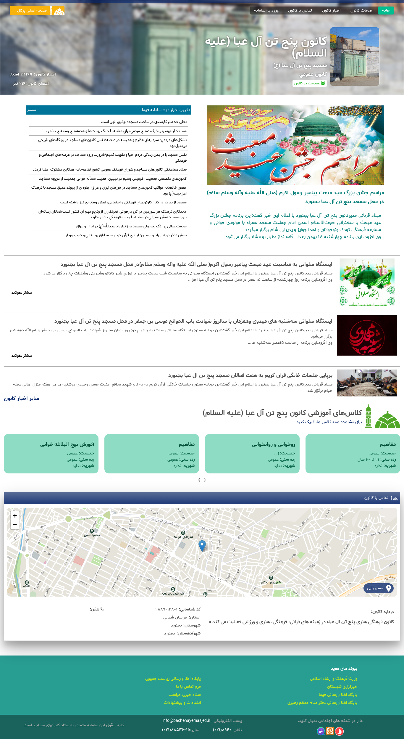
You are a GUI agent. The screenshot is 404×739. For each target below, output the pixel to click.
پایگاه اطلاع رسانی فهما (338, 694)
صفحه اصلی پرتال (32, 10)
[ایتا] (330, 730)
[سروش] (339, 731)
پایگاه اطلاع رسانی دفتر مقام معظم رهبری (322, 702)
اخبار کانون (331, 10)
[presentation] (204, 480)
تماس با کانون (300, 10)
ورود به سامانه (266, 10)
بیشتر (32, 110)
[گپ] (320, 731)
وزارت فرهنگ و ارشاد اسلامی (333, 678)
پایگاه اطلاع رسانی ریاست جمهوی (173, 678)
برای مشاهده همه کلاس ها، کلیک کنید (329, 422)
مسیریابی (375, 588)
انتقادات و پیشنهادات (182, 702)
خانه (386, 10)
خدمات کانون (361, 10)
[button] (202, 546)
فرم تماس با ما (188, 686)
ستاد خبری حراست (185, 694)
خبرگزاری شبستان (342, 686)
